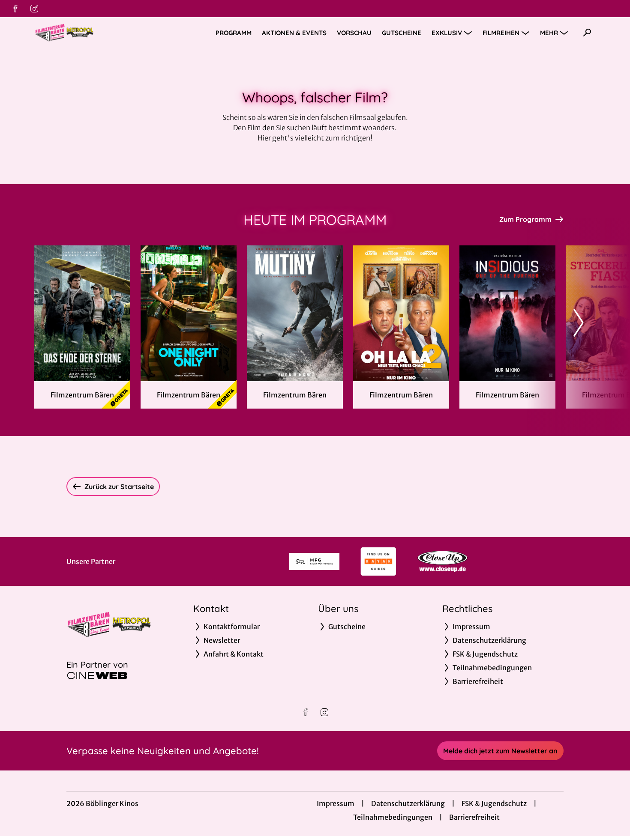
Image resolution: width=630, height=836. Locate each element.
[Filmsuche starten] (587, 32)
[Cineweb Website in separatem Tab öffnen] (97, 675)
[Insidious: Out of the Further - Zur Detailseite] (507, 313)
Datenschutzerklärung (408, 803)
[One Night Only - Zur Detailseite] (189, 313)
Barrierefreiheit (474, 817)
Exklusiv (447, 33)
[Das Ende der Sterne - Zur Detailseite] (82, 313)
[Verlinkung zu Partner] (314, 561)
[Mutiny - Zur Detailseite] (295, 313)
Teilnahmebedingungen (392, 817)
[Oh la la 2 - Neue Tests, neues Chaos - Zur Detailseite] (401, 313)
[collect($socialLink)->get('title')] (15, 8)
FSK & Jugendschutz (494, 803)
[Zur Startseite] (94, 32)
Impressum (335, 803)
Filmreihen (501, 33)
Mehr (549, 33)
